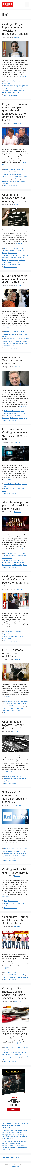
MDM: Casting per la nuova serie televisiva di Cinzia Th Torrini (15, 279)
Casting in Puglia (15, 88)
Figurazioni (22, 1052)
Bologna (13, 553)
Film (16, 484)
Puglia (13, 92)
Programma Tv (6, 565)
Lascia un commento (10, 95)
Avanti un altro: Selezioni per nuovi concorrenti (13, 360)
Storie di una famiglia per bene (11, 264)
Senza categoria (13, 901)
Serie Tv (18, 92)
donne (21, 341)
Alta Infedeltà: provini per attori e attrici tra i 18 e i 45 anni (15, 505)
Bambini (6, 81)
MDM (25, 341)
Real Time (20, 555)
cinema (23, 708)
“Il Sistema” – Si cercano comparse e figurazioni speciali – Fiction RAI (15, 797)
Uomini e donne (16, 172)
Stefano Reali (21, 262)
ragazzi (4, 346)
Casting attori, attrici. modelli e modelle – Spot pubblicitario (15, 920)
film (27, 708)
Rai (26, 856)
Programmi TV (6, 172)
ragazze (24, 343)
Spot (14, 977)
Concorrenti (16, 169)
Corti (12, 484)
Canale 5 (10, 169)
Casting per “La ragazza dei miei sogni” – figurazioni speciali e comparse (14, 993)
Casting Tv (16, 562)
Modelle (17, 975)
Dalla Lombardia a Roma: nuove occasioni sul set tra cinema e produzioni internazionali (15, 1125)
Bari (11, 81)
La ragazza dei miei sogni (13, 1054)
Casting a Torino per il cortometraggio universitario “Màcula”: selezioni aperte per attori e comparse (15, 1136)
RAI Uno (13, 851)
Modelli (14, 972)
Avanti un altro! (8, 174)
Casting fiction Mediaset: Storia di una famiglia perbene (15, 198)
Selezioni (5, 183)
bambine (7, 338)
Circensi (6, 1047)
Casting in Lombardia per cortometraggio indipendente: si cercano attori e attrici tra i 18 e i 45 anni (15, 1147)
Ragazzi (4, 253)
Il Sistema (17, 856)
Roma (25, 555)
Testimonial (5, 905)
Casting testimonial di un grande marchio (15, 871)
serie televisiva (13, 858)
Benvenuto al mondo (8, 708)
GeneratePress (16, 1166)
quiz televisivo (21, 181)
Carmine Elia (11, 853)
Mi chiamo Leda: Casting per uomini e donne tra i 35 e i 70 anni (15, 434)
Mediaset (21, 250)
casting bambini (23, 86)
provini (9, 92)
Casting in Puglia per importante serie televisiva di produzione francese (15, 29)
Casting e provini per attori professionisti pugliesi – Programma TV (15, 581)
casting (15, 86)
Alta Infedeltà (8, 560)
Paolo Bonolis (14, 418)
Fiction (15, 81)
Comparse (16, 248)
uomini (15, 346)
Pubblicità (5, 977)
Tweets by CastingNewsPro (10, 1157)
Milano (26, 701)
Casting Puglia (22, 90)
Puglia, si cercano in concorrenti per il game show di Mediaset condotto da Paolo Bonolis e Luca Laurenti (14, 112)
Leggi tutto (23, 76)
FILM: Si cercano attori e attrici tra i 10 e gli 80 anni (15, 653)
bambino (7, 86)
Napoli (4, 703)
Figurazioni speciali (8, 250)
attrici (18, 560)
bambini (12, 338)
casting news (13, 90)
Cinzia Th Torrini (14, 341)
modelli (23, 975)
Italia (9, 83)
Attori (6, 484)
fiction (4, 92)
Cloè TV (9, 778)
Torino (14, 703)
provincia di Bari (7, 343)
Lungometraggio (7, 1057)
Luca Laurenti (16, 179)
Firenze (19, 553)
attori (14, 560)
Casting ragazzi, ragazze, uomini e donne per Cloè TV (13, 725)
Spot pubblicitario (22, 977)
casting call (5, 88)
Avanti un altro (8, 415)
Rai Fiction (5, 858)
